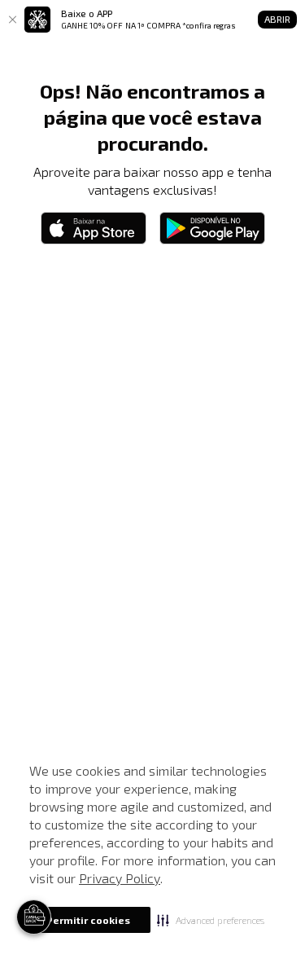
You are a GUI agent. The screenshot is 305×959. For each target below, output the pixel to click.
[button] (210, 920)
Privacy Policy (119, 878)
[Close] (12, 19)
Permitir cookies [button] (88, 920)
